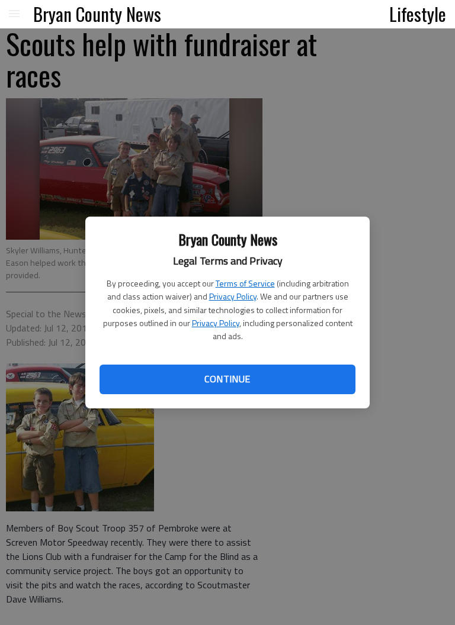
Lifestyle (417, 13)
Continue (227, 379)
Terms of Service (245, 283)
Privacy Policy (233, 296)
